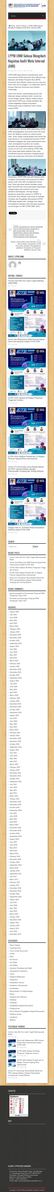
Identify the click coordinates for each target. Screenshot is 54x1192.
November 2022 (15, 741)
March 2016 (14, 914)
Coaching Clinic (15, 948)
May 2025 (13, 655)
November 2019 (15, 830)
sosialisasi (13, 1017)
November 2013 (15, 934)
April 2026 (13, 623)
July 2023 (13, 718)
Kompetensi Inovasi (17, 983)
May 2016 (13, 908)
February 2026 (15, 629)
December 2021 (15, 773)
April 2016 (13, 911)
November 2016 (15, 891)
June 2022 (13, 756)
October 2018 (14, 862)
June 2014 (13, 931)
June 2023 (13, 721)
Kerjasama (13, 980)
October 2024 (14, 675)
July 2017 (13, 877)
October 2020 (14, 807)
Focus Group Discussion (19, 951)
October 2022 (14, 744)
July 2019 (13, 842)
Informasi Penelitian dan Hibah (21, 968)
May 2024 (13, 689)
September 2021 (16, 782)
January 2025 (14, 666)
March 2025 (14, 661)
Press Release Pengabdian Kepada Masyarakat (27, 1011)
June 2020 (13, 816)
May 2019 (13, 848)
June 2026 (13, 617)
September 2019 (16, 836)
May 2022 (13, 759)
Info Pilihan (14, 965)
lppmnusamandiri (16, 593)
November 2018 (15, 859)
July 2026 (13, 615)
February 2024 (15, 698)
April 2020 (13, 822)
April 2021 (13, 793)
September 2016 (16, 897)
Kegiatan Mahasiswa (17, 977)
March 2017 (14, 879)
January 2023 (14, 735)
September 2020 (16, 810)
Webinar (13, 1020)
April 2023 (13, 727)
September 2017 (16, 874)
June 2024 (13, 687)
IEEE (12, 957)
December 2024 (15, 669)
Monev (12, 994)
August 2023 (14, 715)
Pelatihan (13, 1000)
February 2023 (15, 733)
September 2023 (16, 712)
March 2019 (14, 853)
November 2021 (15, 776)
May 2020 (13, 819)
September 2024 (16, 678)
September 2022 (16, 747)
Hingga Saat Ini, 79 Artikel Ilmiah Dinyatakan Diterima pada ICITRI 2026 (26, 528)
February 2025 (15, 664)
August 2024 (14, 681)
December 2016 (15, 888)
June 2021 (13, 787)
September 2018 (16, 865)
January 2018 (14, 871)
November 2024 (15, 672)
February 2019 (15, 856)
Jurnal (12, 974)
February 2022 (15, 767)
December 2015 (15, 920)
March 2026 (14, 626)
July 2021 (13, 784)
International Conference (18, 971)
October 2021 (14, 779)
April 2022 (13, 761)
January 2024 (14, 701)
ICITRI (12, 954)
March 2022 (14, 764)
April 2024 (13, 692)
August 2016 (14, 900)
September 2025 (16, 643)
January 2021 (14, 799)
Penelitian (13, 1003)
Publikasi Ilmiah (15, 1014)
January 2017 (14, 885)
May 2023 (13, 724)
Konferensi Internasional (18, 985)
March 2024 (14, 695)
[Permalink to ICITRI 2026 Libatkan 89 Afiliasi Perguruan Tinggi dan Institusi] (27, 395)
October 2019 (14, 833)
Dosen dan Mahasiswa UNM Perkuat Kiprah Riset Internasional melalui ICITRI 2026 (26, 340)
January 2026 (14, 632)
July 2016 (13, 902)
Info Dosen (14, 959)
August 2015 (14, 923)
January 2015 (14, 925)
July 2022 (13, 753)
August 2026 (14, 612)
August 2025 (14, 646)
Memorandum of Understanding (21, 991)
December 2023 (15, 704)
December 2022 (15, 738)
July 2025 (13, 649)
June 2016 (13, 905)
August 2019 (14, 839)
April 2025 (13, 658)
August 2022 (14, 750)
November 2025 (15, 638)
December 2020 (15, 802)
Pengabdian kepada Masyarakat (21, 1006)
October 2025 (14, 640)
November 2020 (15, 805)
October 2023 (14, 710)
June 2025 (13, 652)
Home (13, 26)
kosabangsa (14, 988)
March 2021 (14, 796)
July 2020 (13, 813)
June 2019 (13, 845)
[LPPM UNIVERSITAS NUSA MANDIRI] (27, 6)
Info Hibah (13, 962)
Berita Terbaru (21, 26)
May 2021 (13, 790)
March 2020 (14, 825)
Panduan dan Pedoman (18, 997)
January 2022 (14, 770)
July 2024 (13, 684)
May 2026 (13, 620)
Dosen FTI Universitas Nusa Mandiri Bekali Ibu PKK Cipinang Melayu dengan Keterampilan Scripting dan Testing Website (26, 469)
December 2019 (15, 828)
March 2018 (14, 868)
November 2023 (15, 707)
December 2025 (15, 635)
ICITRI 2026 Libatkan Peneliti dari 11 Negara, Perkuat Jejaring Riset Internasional (26, 457)
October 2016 (14, 894)
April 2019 (13, 851)
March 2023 (14, 730)
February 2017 (15, 882)
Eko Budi (13, 598)
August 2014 (14, 928)
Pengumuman (15, 1008)
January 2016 (14, 917)
